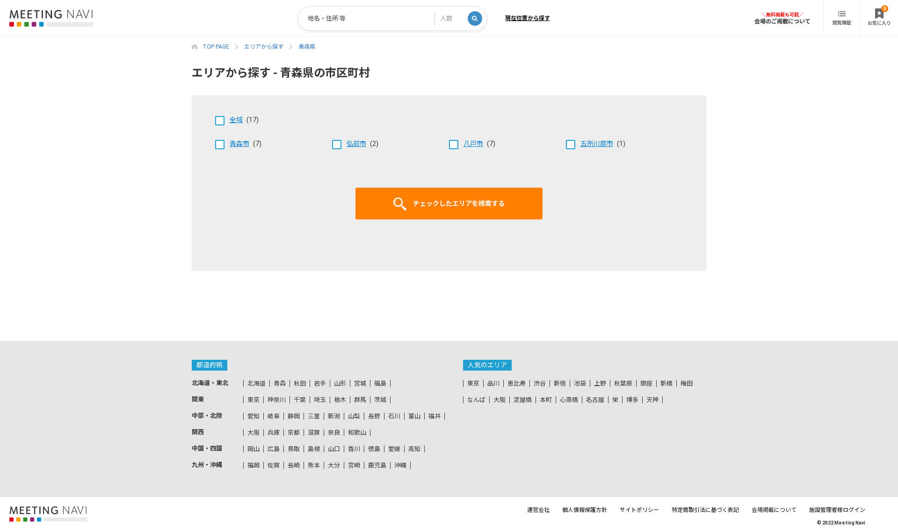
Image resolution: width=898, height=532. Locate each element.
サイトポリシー (639, 510)
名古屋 (595, 399)
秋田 (300, 383)
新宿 (560, 383)
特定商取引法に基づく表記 (705, 510)
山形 (340, 383)
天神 (652, 399)
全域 (236, 120)
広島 (274, 448)
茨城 (380, 399)
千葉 (300, 399)
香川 (354, 448)
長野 (374, 416)
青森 (280, 383)
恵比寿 (516, 383)
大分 (334, 465)
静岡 (294, 416)
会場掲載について (774, 510)
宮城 (360, 383)
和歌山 (357, 432)
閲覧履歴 (842, 22)
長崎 (294, 465)
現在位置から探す (527, 18)
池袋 (580, 383)
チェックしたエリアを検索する (459, 203)
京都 (294, 432)
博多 (632, 399)
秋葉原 (623, 383)
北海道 (256, 383)
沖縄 (400, 465)
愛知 (253, 416)
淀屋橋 (523, 399)
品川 (493, 383)
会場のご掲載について (782, 21)
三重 (314, 416)
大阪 (253, 432)
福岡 (253, 465)
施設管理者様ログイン (837, 510)
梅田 (687, 383)
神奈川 (277, 399)
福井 (434, 416)
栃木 (340, 399)
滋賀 (314, 432)
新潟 (334, 416)
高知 (414, 448)
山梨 (354, 416)
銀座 (646, 383)
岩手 (320, 383)
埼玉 (320, 399)
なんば (476, 399)
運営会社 (538, 510)
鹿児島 (377, 465)
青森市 (239, 143)
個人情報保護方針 (584, 510)
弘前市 (356, 143)
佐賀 (274, 465)
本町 (546, 399)
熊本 (314, 465)
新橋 (666, 383)
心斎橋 (569, 399)
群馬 (360, 399)
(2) (362, 143)
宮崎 (354, 465)
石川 (394, 416)
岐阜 (274, 416)
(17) (244, 119)
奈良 (334, 432)
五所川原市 (596, 143)
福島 (380, 383)
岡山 (253, 448)
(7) (245, 143)
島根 (314, 448)
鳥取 (294, 448)
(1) (602, 143)
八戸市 (473, 143)
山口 (334, 448)
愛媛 (394, 448)
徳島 (374, 448)
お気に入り (879, 16)
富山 (414, 416)
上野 (600, 383)
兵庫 (274, 432)
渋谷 (540, 383)
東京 (253, 399)
